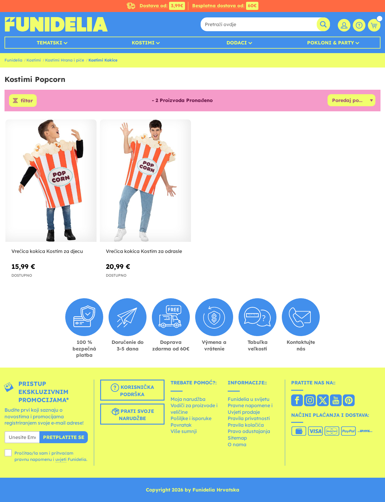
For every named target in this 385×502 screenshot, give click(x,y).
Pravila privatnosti (249, 418)
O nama (237, 444)
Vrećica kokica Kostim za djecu (47, 251)
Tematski (49, 42)
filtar (27, 101)
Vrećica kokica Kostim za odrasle (144, 251)
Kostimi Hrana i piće (64, 60)
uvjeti (60, 459)
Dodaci (236, 42)
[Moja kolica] (374, 25)
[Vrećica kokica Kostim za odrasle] (145, 180)
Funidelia (13, 60)
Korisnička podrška (136, 390)
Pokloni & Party (330, 42)
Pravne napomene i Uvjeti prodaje (250, 408)
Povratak (181, 425)
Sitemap (237, 438)
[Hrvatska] (297, 400)
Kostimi (143, 42)
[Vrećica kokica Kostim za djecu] (51, 180)
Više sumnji (184, 431)
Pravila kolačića (246, 425)
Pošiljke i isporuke (191, 418)
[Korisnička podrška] (359, 25)
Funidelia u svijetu (249, 399)
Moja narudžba (188, 399)
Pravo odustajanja (249, 431)
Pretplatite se (63, 437)
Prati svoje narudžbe (136, 414)
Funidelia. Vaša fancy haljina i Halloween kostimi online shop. (56, 24)
